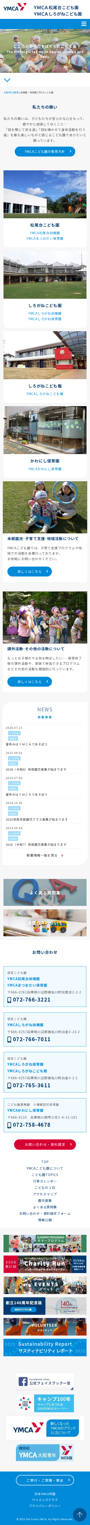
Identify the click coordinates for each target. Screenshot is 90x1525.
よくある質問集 (45, 1207)
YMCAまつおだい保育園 (45, 238)
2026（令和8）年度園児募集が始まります (36, 769)
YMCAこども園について (45, 1168)
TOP (45, 1161)
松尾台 (13, 738)
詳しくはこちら (30, 571)
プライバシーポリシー (45, 1506)
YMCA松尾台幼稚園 (45, 233)
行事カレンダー (45, 1181)
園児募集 (45, 1200)
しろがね (14, 733)
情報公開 (45, 1220)
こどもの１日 (45, 1187)
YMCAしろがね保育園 (45, 318)
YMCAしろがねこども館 (45, 393)
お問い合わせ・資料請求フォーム (45, 1213)
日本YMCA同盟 (45, 1494)
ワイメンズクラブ (45, 1500)
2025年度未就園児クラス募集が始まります (37, 819)
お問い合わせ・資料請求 (45, 1144)
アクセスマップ (45, 1194)
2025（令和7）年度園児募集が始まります (36, 844)
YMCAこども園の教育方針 (45, 151)
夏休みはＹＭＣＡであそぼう (27, 744)
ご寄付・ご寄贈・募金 (45, 1480)
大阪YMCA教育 (11, 92)
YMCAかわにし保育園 (45, 469)
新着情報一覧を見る (43, 855)
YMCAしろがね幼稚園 (45, 313)
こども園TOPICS (45, 1174)
